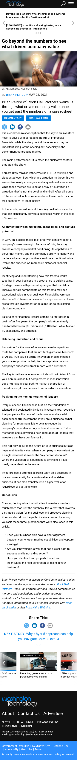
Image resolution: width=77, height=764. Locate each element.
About (8, 713)
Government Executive (15, 746)
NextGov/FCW (41, 746)
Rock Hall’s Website (38, 607)
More (38, 749)
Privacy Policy (48, 722)
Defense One (61, 746)
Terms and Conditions (17, 726)
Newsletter (10, 722)
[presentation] (4, 668)
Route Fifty (11, 749)
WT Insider (28, 722)
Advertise (53, 713)
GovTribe (26, 749)
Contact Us (29, 713)
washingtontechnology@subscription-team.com (27, 734)
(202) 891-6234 (36, 731)
